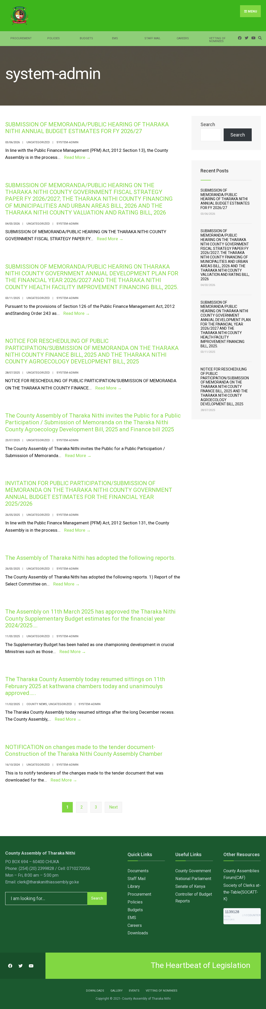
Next (113, 807)
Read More (77, 157)
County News (36, 704)
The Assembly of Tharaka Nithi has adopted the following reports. (90, 558)
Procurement (21, 38)
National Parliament (193, 878)
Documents (138, 870)
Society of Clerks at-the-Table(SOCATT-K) (242, 892)
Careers (183, 38)
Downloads (138, 932)
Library (134, 886)
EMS (115, 38)
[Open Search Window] (259, 37)
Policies (53, 38)
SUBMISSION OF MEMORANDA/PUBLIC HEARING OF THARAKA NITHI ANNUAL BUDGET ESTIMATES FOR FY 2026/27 (87, 127)
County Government (193, 870)
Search (208, 124)
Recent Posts (215, 170)
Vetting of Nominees (217, 40)
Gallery (116, 990)
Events (134, 990)
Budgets (86, 38)
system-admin (67, 142)
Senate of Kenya (190, 886)
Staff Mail (152, 38)
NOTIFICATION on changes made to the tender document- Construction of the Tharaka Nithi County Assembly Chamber (83, 750)
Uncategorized (38, 142)
